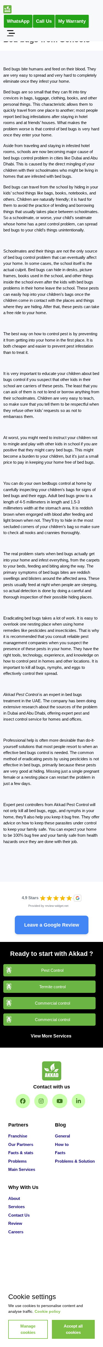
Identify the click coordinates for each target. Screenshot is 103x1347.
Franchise (17, 1136)
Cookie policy (47, 1311)
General (62, 1136)
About (14, 1198)
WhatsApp (18, 21)
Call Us (44, 21)
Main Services (21, 1169)
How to (62, 1144)
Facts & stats (20, 1152)
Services (16, 1206)
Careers (15, 1232)
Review (15, 1223)
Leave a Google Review (51, 925)
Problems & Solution (75, 1161)
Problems (17, 1161)
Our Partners (20, 1144)
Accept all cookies (73, 1329)
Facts (60, 1152)
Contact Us (19, 1215)
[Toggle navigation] (10, 33)
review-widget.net (56, 905)
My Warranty (72, 21)
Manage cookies (27, 1329)
